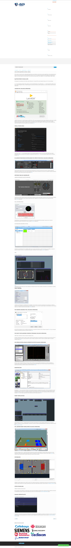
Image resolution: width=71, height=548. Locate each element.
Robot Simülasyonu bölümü (18, 424)
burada (17, 199)
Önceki (16, 518)
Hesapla (49, 31)
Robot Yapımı (50, 38)
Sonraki (54, 518)
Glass (15, 285)
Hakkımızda (49, 20)
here (31, 172)
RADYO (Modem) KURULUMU (50, 42)
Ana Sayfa (49, 9)
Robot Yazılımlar (50, 44)
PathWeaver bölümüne (51, 483)
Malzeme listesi (50, 55)
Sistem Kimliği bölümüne (44, 491)
